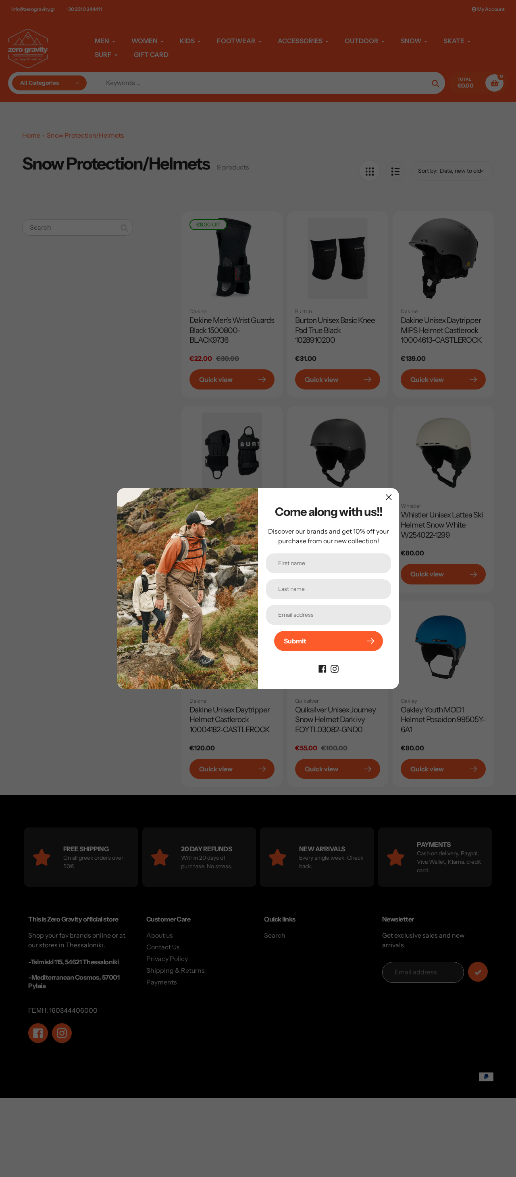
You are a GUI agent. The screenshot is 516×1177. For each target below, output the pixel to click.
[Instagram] (335, 668)
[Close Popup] (389, 497)
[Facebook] (322, 668)
